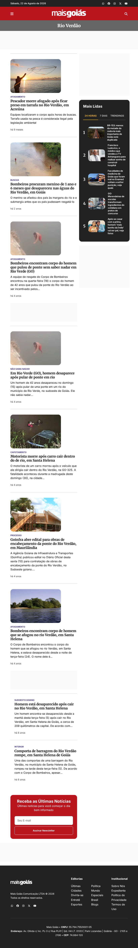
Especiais (97, 895)
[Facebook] (108, 3)
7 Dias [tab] (103, 115)
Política (95, 886)
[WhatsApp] (103, 3)
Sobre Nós (118, 886)
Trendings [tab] (117, 115)
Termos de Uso (118, 907)
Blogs (94, 904)
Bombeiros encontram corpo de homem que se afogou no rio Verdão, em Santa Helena (43, 635)
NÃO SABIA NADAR (20, 369)
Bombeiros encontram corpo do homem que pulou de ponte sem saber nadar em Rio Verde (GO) (43, 267)
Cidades (76, 890)
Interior (19, 747)
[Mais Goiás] (69, 13)
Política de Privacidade (118, 897)
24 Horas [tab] (91, 115)
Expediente (118, 890)
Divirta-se (77, 895)
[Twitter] (120, 3)
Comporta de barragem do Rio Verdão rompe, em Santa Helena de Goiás (45, 753)
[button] (11, 13)
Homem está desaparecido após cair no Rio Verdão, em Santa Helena (44, 706)
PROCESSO (16, 535)
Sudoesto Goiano (24, 700)
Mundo (95, 890)
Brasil (94, 900)
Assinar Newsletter (44, 830)
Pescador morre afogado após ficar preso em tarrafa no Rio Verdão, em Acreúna (39, 105)
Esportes (76, 904)
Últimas (75, 886)
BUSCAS (14, 180)
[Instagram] (114, 3)
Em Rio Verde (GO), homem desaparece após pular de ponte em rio (42, 375)
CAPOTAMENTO (18, 452)
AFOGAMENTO (17, 97)
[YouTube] (126, 3)
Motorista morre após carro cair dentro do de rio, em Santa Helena (42, 458)
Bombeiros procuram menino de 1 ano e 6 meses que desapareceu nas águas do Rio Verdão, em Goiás (43, 188)
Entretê (75, 900)
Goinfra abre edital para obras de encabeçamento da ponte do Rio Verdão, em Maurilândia (43, 543)
